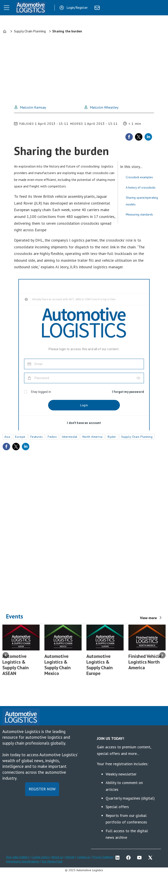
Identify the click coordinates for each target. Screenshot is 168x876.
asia (7, 437)
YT (140, 857)
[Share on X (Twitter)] (139, 137)
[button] (5, 655)
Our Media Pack (52, 861)
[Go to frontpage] (30, 8)
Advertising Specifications (22, 861)
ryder (112, 437)
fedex (52, 437)
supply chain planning (137, 437)
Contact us (83, 857)
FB (129, 857)
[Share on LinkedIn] (148, 137)
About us (57, 857)
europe (20, 437)
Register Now (42, 788)
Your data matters (17, 857)
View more (148, 618)
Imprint (69, 857)
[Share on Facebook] (129, 137)
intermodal (69, 437)
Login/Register (77, 7)
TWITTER (151, 857)
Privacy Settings (103, 857)
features (36, 437)
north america (92, 437)
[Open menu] (6, 7)
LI (118, 857)
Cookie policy (41, 857)
